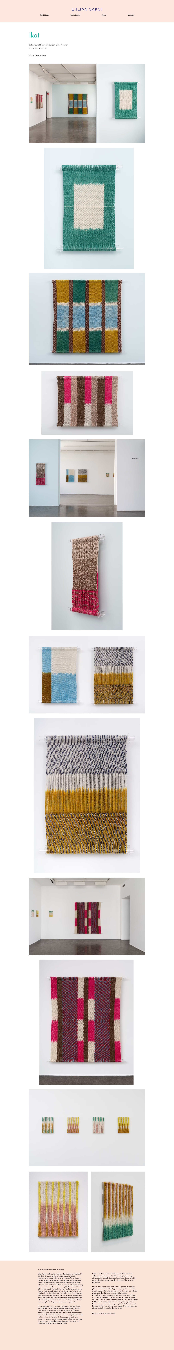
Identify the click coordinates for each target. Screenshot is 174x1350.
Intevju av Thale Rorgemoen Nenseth (103, 1313)
